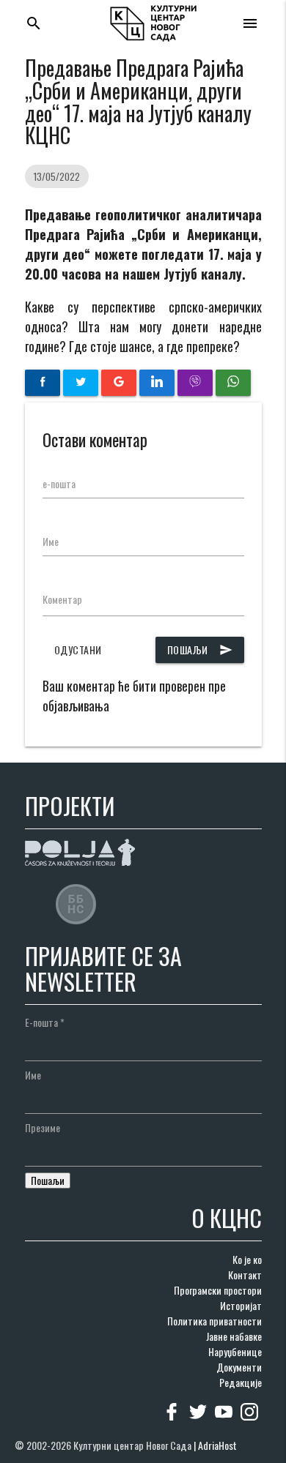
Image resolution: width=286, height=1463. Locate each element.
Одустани (78, 649)
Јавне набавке (234, 1336)
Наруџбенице (235, 1351)
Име (51, 541)
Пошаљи (199, 649)
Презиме (42, 1127)
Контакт (245, 1274)
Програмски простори (218, 1290)
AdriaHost (217, 1445)
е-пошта (59, 483)
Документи (239, 1366)
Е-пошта (45, 1022)
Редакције (240, 1382)
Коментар (62, 599)
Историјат (241, 1305)
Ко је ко (247, 1259)
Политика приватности (214, 1320)
